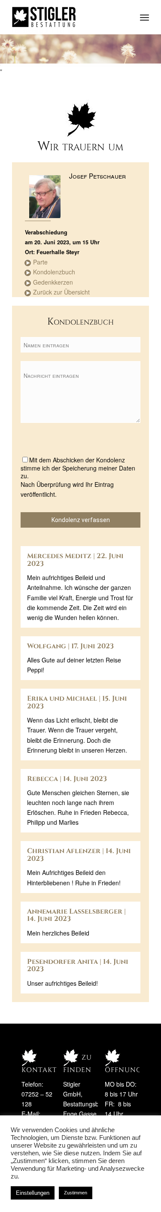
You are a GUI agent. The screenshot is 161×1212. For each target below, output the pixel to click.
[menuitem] (144, 17)
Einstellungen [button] (32, 1193)
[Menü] (144, 17)
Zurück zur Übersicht (61, 292)
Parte (40, 262)
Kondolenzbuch (54, 271)
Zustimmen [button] (75, 1192)
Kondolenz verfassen (81, 519)
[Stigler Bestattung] (67, 17)
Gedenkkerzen (53, 282)
